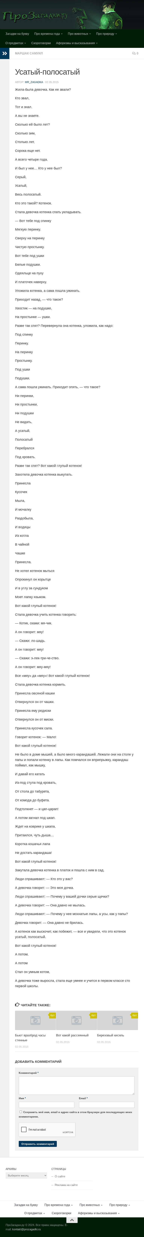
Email (83, 1098)
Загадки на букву (17, 33)
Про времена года (47, 33)
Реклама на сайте (66, 1185)
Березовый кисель (110, 1035)
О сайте (60, 1176)
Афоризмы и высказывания (75, 43)
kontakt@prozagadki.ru (26, 1229)
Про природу (105, 33)
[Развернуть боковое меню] (4, 53)
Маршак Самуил (29, 53)
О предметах (14, 43)
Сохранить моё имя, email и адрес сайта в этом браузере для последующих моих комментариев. (75, 1114)
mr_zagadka (34, 82)
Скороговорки (41, 43)
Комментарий (28, 1072)
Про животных (78, 33)
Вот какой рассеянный (72, 1035)
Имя (22, 1098)
